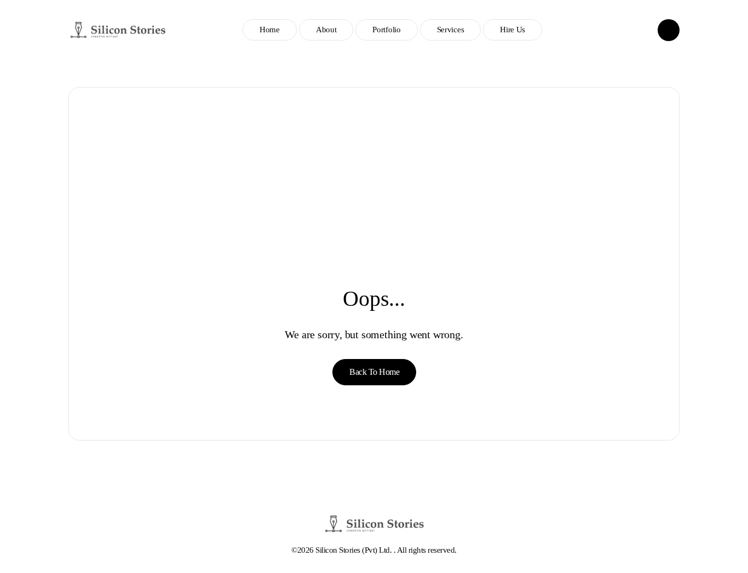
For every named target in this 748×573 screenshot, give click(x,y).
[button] (669, 30)
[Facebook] (634, 30)
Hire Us (512, 29)
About (326, 29)
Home (270, 29)
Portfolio (386, 29)
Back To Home (374, 372)
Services (450, 29)
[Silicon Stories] (117, 30)
